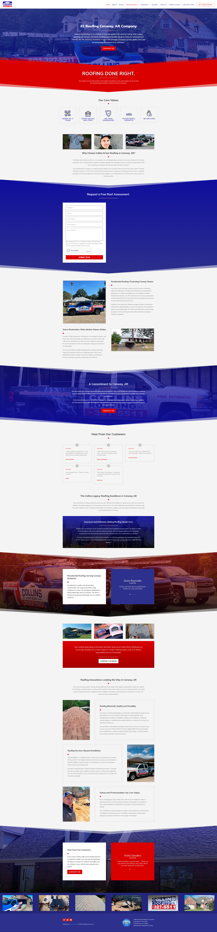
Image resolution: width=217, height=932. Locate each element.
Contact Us (108, 48)
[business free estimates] (108, 149)
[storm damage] (140, 638)
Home (108, 5)
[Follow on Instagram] (67, 919)
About (114, 5)
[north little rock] (108, 638)
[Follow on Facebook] (64, 919)
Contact (163, 5)
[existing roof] (140, 149)
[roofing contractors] (18, 910)
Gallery (155, 5)
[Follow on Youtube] (71, 919)
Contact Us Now (108, 661)
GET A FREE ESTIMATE (205, 5)
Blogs (121, 5)
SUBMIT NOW (84, 257)
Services (144, 5)
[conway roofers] (77, 638)
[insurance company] (77, 149)
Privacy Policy (175, 5)
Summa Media (74, 924)
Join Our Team (188, 5)
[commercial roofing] (54, 910)
